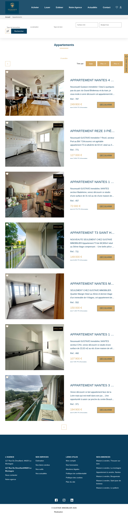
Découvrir (106, 105)
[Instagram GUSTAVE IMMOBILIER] (64, 501)
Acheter (35, 7)
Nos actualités (41, 473)
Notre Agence (75, 7)
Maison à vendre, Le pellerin (107, 488)
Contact (106, 7)
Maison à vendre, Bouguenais (108, 476)
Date (91, 64)
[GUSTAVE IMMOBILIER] (12, 7)
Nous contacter (11, 475)
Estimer (59, 7)
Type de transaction (13, 27)
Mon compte (71, 461)
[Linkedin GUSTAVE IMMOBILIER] (72, 501)
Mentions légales (72, 469)
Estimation (40, 461)
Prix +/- (117, 64)
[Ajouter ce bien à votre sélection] (7, 72)
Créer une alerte (126, 65)
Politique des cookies (74, 478)
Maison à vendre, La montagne (108, 468)
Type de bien (58, 27)
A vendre (64, 58)
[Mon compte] (121, 7)
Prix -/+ (103, 64)
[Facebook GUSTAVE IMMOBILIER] (56, 501)
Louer (47, 7)
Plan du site (70, 482)
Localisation (34, 27)
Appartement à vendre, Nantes (108, 472)
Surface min (81, 25)
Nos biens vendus (43, 465)
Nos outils (39, 469)
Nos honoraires (72, 465)
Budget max (105, 25)
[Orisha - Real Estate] (68, 512)
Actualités (92, 7)
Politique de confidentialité (76, 473)
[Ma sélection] (117, 7)
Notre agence (10, 479)
